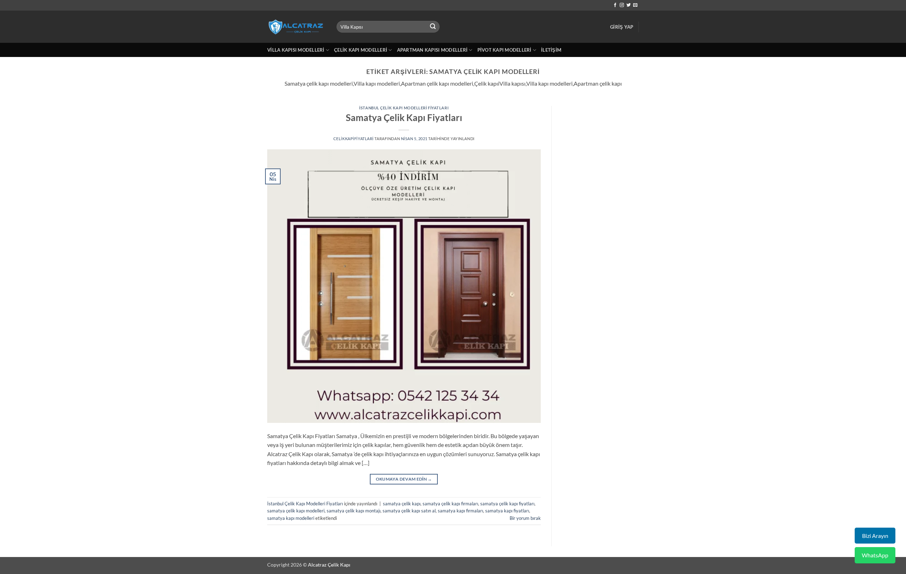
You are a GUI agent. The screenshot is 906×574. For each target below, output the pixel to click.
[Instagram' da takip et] (622, 5)
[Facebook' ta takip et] (615, 5)
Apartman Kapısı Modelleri (432, 50)
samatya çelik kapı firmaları (450, 503)
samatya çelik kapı (401, 503)
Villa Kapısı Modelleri (296, 50)
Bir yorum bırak (525, 518)
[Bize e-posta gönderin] (635, 5)
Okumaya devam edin (404, 479)
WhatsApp (875, 555)
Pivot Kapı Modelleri (504, 50)
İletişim (551, 50)
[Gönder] (433, 27)
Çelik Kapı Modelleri (360, 50)
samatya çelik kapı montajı (353, 510)
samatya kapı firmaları (460, 510)
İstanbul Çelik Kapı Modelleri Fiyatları (403, 107)
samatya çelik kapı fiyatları (507, 503)
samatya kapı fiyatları (507, 510)
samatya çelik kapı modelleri (296, 510)
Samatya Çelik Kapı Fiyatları (404, 117)
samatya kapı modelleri (290, 518)
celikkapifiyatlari (353, 138)
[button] (621, 27)
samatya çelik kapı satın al (409, 510)
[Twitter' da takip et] (628, 5)
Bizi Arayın (875, 535)
